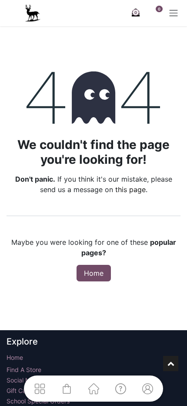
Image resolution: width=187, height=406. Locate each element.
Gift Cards (21, 390)
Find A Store (24, 369)
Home (94, 273)
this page (130, 189)
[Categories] (39, 388)
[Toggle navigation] (173, 13)
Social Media (25, 380)
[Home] (93, 388)
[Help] (120, 388)
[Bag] (66, 388)
